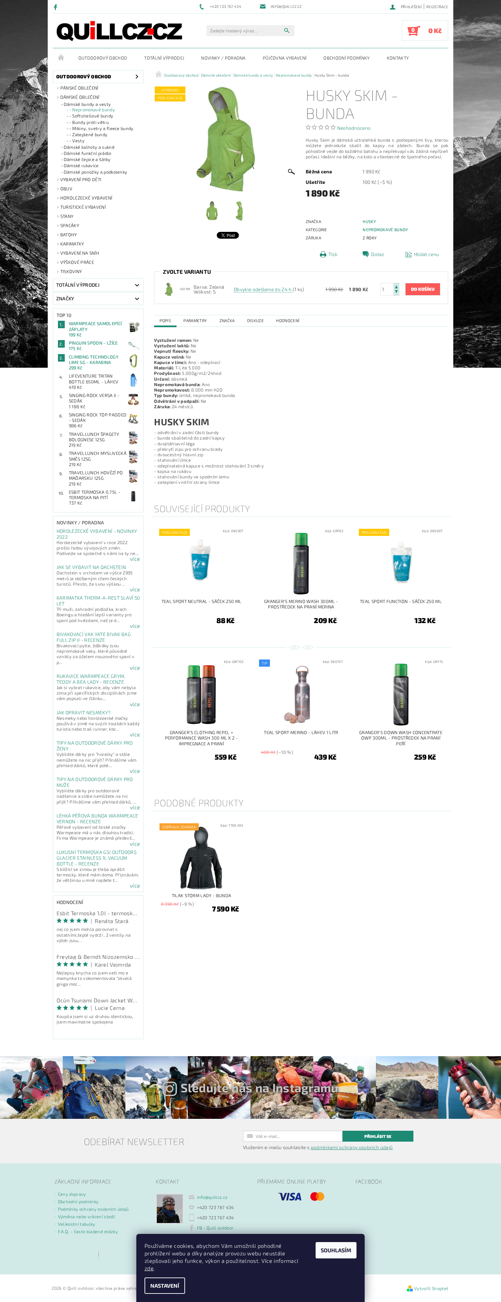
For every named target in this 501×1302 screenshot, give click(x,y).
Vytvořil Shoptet (431, 1288)
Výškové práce (77, 262)
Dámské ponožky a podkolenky (95, 172)
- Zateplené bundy (88, 134)
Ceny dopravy (72, 1194)
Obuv (66, 188)
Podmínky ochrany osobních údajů (93, 1209)
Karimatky (72, 244)
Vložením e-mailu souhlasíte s (318, 1147)
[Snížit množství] (396, 292)
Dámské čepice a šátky (87, 159)
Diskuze (255, 320)
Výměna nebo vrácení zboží (86, 1216)
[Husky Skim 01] (169, 288)
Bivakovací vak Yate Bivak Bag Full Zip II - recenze (94, 637)
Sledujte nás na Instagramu (259, 1087)
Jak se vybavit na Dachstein (91, 567)
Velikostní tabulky (76, 1224)
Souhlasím (336, 1250)
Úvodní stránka (61, 58)
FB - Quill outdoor (215, 1227)
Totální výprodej (164, 58)
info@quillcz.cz (212, 1197)
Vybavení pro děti (80, 179)
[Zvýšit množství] (396, 286)
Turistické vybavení (83, 207)
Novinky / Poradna (223, 58)
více (135, 558)
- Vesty (77, 140)
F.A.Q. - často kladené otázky (88, 1231)
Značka (227, 320)
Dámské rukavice (81, 165)
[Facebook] (56, 7)
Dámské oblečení (80, 97)
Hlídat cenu (426, 254)
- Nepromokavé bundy (92, 109)
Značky (65, 298)
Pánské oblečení (79, 88)
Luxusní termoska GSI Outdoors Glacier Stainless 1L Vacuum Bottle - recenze (97, 858)
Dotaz (377, 254)
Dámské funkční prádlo (87, 153)
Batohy (68, 234)
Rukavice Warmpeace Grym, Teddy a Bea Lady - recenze (91, 679)
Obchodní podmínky (346, 58)
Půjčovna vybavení (284, 58)
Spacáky (69, 225)
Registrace (437, 6)
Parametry (195, 320)
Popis (165, 320)
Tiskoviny (71, 271)
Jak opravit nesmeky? (83, 712)
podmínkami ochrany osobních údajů (352, 1147)
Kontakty (398, 58)
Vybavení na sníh (79, 253)
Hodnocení (287, 320)
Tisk (333, 254)
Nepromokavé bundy (385, 229)
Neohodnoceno (354, 128)
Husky (369, 221)
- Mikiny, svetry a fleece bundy (101, 128)
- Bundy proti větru (89, 122)
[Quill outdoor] (119, 31)
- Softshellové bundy (91, 115)
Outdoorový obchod (102, 58)
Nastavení (164, 1285)
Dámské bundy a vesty (87, 104)
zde (149, 1268)
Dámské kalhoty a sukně (89, 147)
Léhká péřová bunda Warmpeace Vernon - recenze (97, 818)
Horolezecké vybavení (86, 198)
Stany (67, 216)
